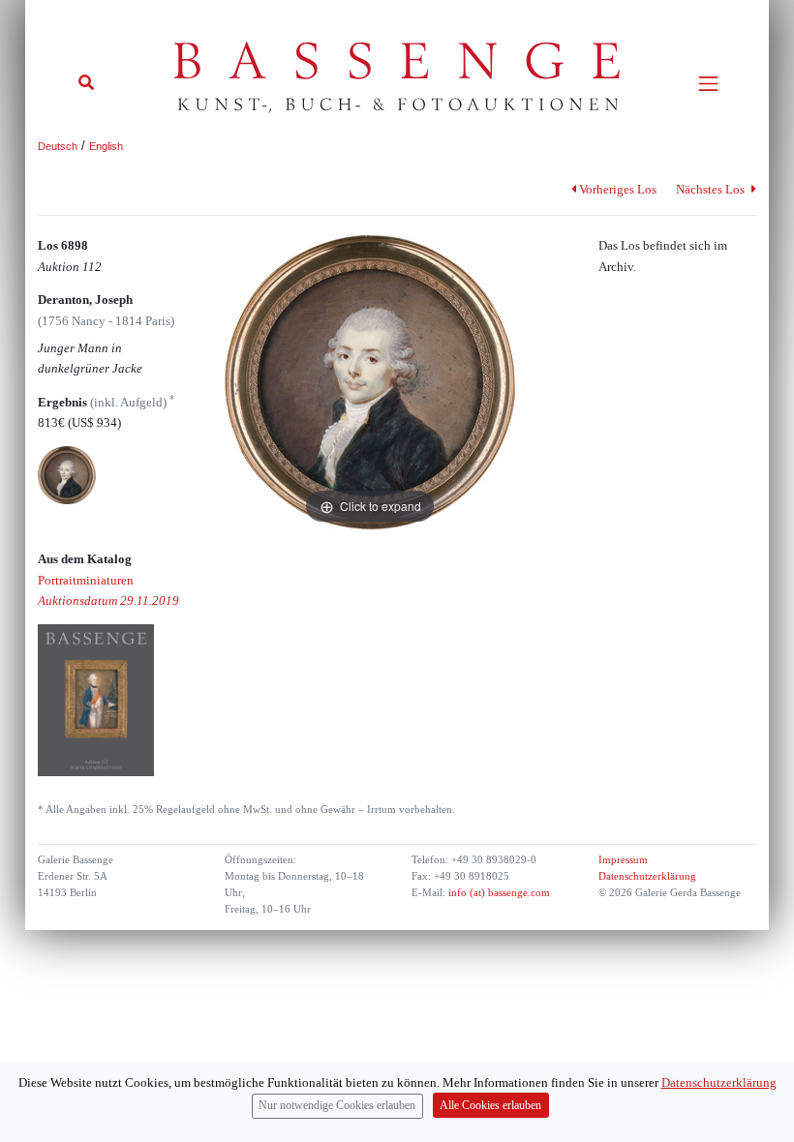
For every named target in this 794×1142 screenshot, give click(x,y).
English (106, 146)
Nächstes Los (712, 189)
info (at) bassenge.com (497, 892)
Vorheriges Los (618, 189)
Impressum (623, 860)
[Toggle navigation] (708, 84)
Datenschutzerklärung (647, 876)
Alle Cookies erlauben (490, 1105)
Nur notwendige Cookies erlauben (337, 1105)
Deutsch (57, 146)
